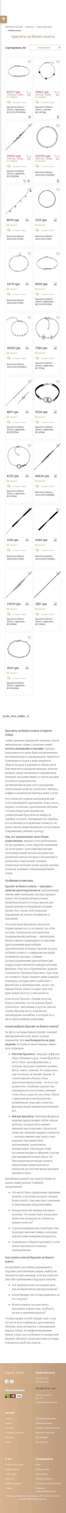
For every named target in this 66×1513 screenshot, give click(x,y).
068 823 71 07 (42, 1381)
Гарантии (9, 1478)
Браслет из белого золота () (44, 173)
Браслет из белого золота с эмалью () (43, 109)
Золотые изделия (44, 1423)
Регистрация (41, 1473)
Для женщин (42, 1437)
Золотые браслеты (44, 26)
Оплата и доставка (14, 1464)
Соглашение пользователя (48, 1483)
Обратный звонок (44, 1478)
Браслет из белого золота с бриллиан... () (16, 109)
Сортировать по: (15, 48)
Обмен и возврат (13, 1483)
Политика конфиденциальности (46, 1490)
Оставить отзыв (19, 102)
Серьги (8, 1423)
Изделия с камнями (45, 1432)
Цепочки (9, 1427)
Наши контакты (12, 1469)
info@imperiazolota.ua (46, 1402)
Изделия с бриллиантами (48, 1427)
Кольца (8, 1418)
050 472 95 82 (42, 1378)
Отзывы (9, 1488)
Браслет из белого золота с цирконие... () (16, 173)
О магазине (10, 1473)
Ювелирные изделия (14, 26)
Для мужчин (42, 1441)
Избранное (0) (42, 1469)
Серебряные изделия (46, 1418)
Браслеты (30, 26)
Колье (8, 1441)
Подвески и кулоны (14, 1432)
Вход (38, 1464)
